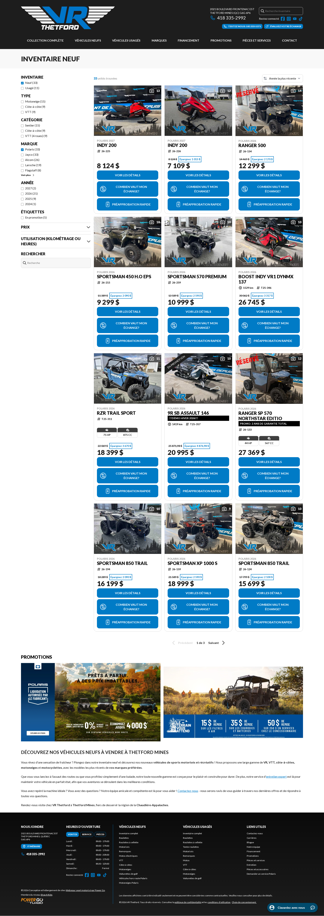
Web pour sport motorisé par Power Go (85, 890)
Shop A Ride (46, 894)
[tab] (72, 834)
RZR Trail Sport (116, 413)
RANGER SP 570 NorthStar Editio (260, 416)
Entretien (251, 864)
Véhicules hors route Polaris (133, 878)
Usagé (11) (32, 88)
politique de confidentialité (188, 902)
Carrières (251, 837)
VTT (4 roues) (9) (36, 136)
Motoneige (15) (35, 101)
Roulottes (124, 837)
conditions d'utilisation (219, 902)
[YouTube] (294, 18)
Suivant (213, 642)
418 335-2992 (231, 17)
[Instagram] (288, 18)
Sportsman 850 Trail (122, 563)
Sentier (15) (32, 125)
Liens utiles (256, 826)
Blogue (250, 842)
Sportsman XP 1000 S (192, 563)
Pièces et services (257, 40)
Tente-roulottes (191, 846)
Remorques (125, 851)
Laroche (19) (33, 165)
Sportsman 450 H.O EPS (124, 276)
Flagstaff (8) (33, 170)
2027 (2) (30, 188)
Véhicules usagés (126, 40)
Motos (186, 860)
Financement (188, 40)
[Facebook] (282, 18)
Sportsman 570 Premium (197, 276)
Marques (159, 40)
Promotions (221, 40)
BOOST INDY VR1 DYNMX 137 (265, 279)
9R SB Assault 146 (188, 413)
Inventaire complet (128, 833)
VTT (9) (30, 112)
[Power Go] (63, 901)
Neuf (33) (31, 82)
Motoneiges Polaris (129, 882)
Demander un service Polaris (261, 873)
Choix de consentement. (244, 902)
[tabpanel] (87, 855)
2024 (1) (30, 204)
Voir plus (26, 175)
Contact (289, 40)
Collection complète (45, 40)
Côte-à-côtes (125, 864)
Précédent (185, 642)
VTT (121, 860)
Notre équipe (253, 846)
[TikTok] (300, 18)
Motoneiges (125, 869)
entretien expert (276, 776)
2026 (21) (31, 193)
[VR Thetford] (68, 18)
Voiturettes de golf (128, 873)
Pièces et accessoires (257, 869)
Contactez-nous (188, 790)
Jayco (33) (31, 154)
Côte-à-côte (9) (35, 106)
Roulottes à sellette (128, 842)
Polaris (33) (32, 149)
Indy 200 (106, 145)
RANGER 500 (252, 145)
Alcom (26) (32, 159)
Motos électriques (128, 855)
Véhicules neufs (88, 40)
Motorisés (124, 846)
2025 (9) (30, 198)
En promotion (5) (36, 217)
